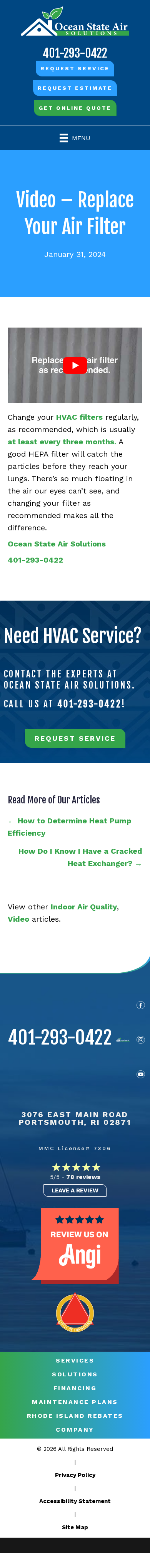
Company (75, 1430)
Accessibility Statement (75, 1501)
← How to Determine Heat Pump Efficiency (69, 827)
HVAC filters (79, 417)
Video (18, 919)
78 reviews (83, 1176)
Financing (75, 1388)
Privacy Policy (75, 1475)
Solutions (75, 1374)
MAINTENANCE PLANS (75, 1402)
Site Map (75, 1527)
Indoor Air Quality (84, 906)
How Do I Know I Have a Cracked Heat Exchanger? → (80, 857)
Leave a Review (75, 1190)
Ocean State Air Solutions (57, 543)
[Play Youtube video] (75, 365)
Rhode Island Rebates (75, 1416)
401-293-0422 (75, 53)
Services (75, 1361)
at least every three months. (62, 441)
